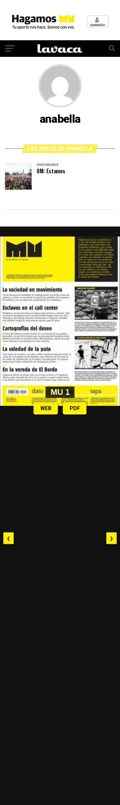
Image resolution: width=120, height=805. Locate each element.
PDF (75, 408)
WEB (45, 408)
